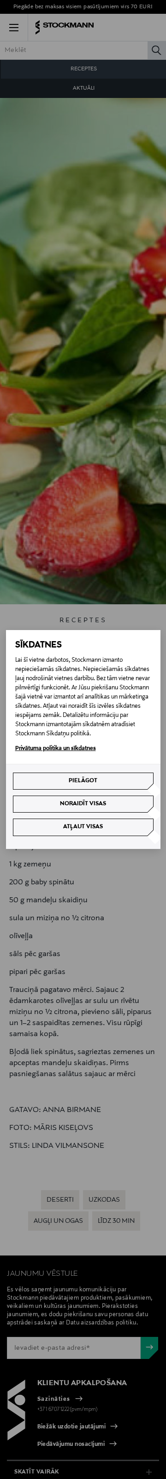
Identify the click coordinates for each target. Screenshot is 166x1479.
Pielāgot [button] (83, 781)
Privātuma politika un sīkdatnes (55, 748)
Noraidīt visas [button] (83, 804)
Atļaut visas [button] (83, 827)
